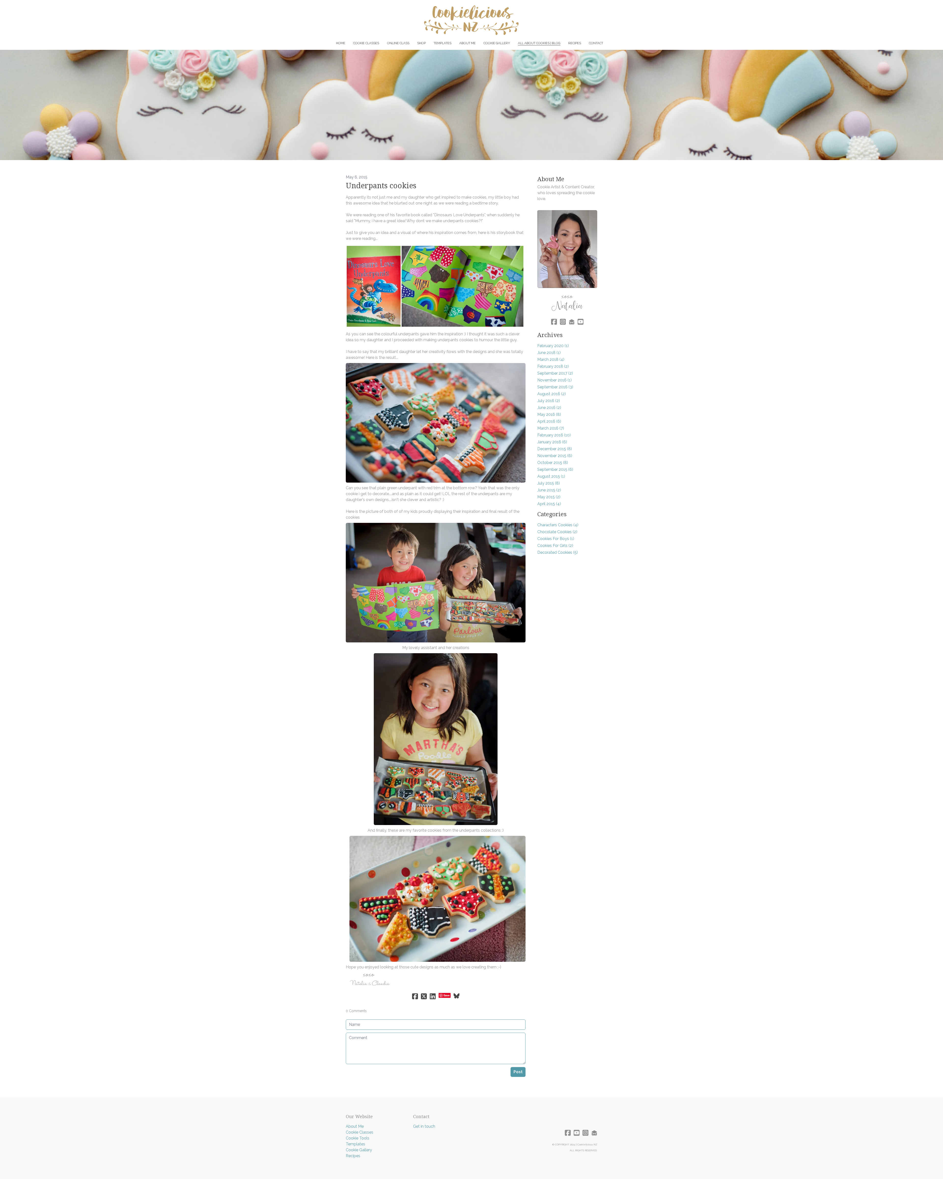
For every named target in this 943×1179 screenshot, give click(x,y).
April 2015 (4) (549, 503)
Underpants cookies (381, 185)
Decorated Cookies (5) (557, 552)
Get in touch (424, 1126)
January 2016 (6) (552, 442)
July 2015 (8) (548, 483)
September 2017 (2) (555, 373)
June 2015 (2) (549, 490)
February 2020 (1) (553, 345)
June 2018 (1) (549, 352)
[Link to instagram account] (563, 321)
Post (518, 1072)
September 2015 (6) (555, 469)
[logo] (471, 20)
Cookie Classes (359, 1132)
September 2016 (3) (555, 387)
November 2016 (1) (554, 380)
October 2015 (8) (552, 462)
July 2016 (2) (548, 400)
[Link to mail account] (572, 321)
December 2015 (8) (554, 449)
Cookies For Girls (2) (555, 545)
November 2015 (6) (554, 455)
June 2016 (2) (549, 407)
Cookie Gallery (359, 1150)
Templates (355, 1144)
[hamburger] (324, 8)
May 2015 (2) (548, 497)
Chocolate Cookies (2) (557, 531)
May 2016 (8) (549, 414)
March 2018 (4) (550, 359)
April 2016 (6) (549, 421)
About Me (355, 1126)
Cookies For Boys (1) (555, 538)
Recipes (353, 1155)
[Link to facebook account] (554, 321)
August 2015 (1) (551, 476)
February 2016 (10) (554, 435)
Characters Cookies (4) (557, 525)
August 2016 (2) (551, 394)
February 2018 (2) (553, 366)
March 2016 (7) (550, 428)
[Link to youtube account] (580, 321)
